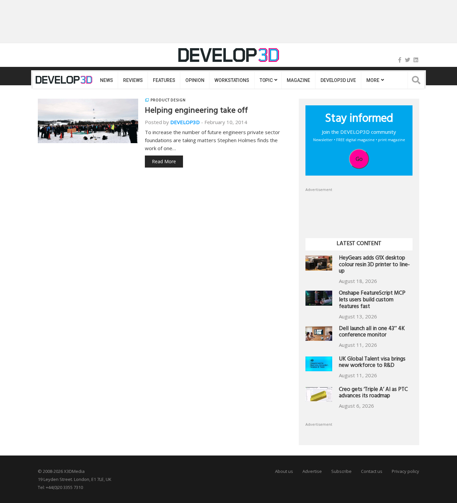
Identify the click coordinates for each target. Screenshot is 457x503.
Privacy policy (405, 471)
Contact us (371, 471)
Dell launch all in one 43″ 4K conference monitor (372, 332)
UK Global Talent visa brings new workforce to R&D (372, 363)
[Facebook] (399, 60)
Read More (164, 161)
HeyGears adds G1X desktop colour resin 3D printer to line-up (374, 265)
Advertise (312, 471)
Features (164, 80)
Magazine (298, 80)
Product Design (168, 100)
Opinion (194, 80)
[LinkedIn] (416, 60)
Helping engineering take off (196, 111)
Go (359, 159)
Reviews (133, 80)
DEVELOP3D (185, 122)
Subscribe (341, 471)
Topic (266, 80)
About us (284, 471)
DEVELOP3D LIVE (338, 80)
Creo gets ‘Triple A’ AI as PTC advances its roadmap (373, 393)
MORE (372, 80)
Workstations (231, 80)
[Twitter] (407, 60)
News (106, 80)
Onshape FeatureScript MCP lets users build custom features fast (372, 300)
